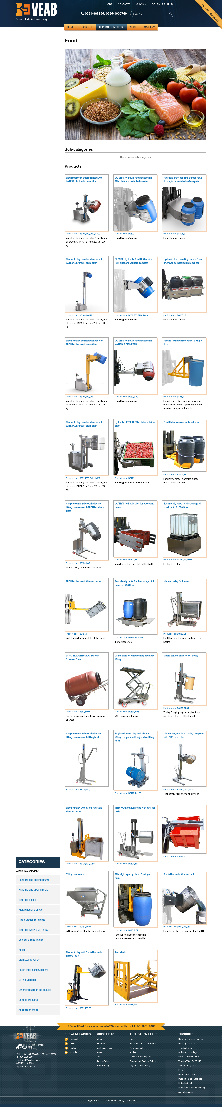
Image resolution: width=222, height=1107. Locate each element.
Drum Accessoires (29, 959)
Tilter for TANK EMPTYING (34, 929)
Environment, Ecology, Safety (143, 1061)
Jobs (109, 4)
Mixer (22, 949)
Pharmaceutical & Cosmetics (143, 1044)
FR (163, 4)
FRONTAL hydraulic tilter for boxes (83, 581)
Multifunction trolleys (31, 909)
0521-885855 (94, 13)
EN (158, 4)
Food (132, 1039)
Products (86, 27)
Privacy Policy (103, 1061)
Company (149, 27)
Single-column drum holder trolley (181, 655)
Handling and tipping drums (34, 879)
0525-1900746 (116, 13)
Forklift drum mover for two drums (181, 422)
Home (70, 27)
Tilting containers (75, 874)
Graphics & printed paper (140, 1057)
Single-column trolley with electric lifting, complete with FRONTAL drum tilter (85, 507)
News (133, 27)
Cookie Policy (103, 1065)
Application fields (111, 27)
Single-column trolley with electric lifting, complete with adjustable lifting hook (134, 737)
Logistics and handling (140, 1065)
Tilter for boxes (27, 899)
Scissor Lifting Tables (31, 939)
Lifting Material (27, 979)
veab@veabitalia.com (31, 1060)
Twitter (73, 1048)
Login (142, 4)
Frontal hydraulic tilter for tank (179, 874)
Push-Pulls (120, 952)
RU (172, 4)
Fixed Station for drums (32, 919)
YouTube (73, 1052)
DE (153, 4)
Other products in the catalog (35, 989)
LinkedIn (73, 1044)
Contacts (124, 4)
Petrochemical (136, 1048)
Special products (28, 999)
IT (168, 4)
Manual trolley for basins (176, 581)
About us (101, 1039)
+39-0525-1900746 (47, 1054)
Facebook (74, 1039)
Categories (32, 862)
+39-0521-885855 (30, 1054)
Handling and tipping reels (33, 889)
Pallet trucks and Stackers (33, 969)
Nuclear (133, 1052)
